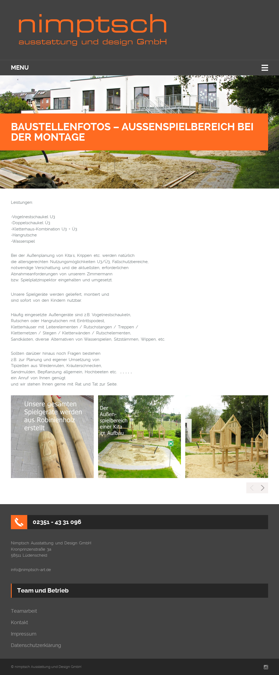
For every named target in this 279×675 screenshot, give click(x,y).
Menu (20, 67)
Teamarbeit (24, 611)
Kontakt (19, 622)
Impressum (23, 633)
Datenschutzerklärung (36, 645)
